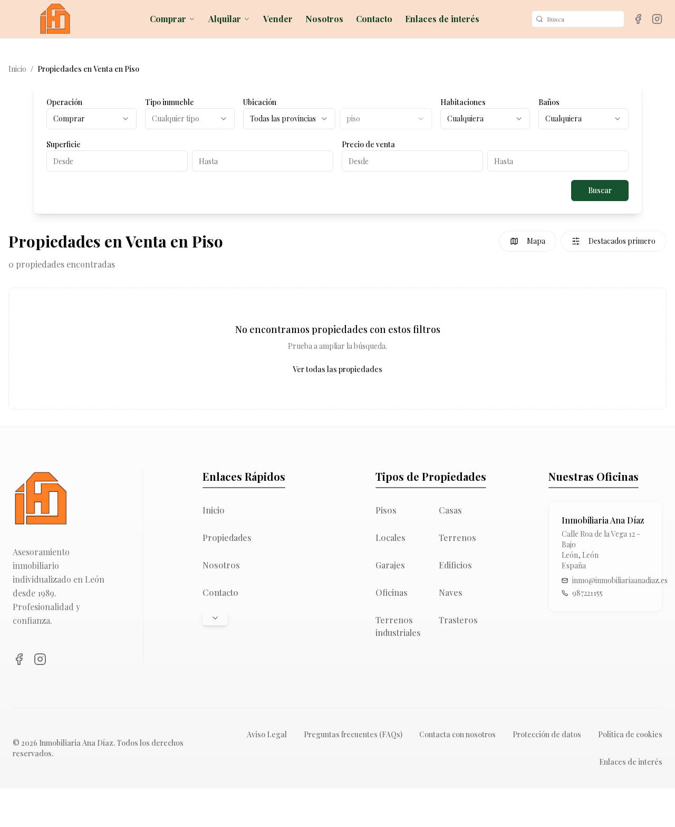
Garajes (390, 565)
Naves (450, 592)
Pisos (386, 510)
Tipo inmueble (169, 102)
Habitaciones (463, 102)
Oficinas (391, 592)
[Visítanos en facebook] (638, 19)
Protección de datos (547, 734)
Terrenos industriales (398, 626)
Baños (549, 102)
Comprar (168, 18)
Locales (390, 537)
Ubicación (259, 102)
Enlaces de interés (442, 18)
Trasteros (458, 619)
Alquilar (224, 18)
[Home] (55, 19)
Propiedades (227, 537)
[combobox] (91, 118)
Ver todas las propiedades (337, 369)
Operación (64, 102)
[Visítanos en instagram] (657, 19)
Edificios (455, 565)
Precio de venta (368, 144)
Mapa (536, 241)
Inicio (17, 69)
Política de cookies (630, 734)
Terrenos (457, 537)
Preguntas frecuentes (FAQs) (353, 734)
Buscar (600, 190)
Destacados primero (622, 241)
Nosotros (324, 18)
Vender (278, 18)
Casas (450, 510)
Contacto (374, 18)
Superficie (63, 144)
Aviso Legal (267, 734)
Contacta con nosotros (457, 734)
